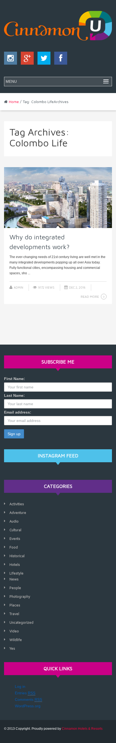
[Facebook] (59, 59)
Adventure (17, 512)
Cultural (15, 530)
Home (14, 101)
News (14, 579)
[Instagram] (10, 59)
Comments (28, 699)
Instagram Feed (58, 455)
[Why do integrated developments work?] (58, 197)
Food (13, 547)
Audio (14, 521)
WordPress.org (27, 706)
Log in (20, 686)
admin (18, 287)
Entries (25, 693)
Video (14, 631)
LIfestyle (16, 573)
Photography (19, 596)
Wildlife (15, 640)
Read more (90, 297)
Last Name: (14, 395)
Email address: (17, 412)
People (15, 588)
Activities (16, 504)
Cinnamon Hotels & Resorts (82, 729)
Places (14, 605)
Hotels (14, 564)
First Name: (14, 379)
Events (14, 538)
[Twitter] (42, 59)
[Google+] (26, 59)
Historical (17, 556)
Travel (14, 614)
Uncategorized (21, 622)
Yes (12, 648)
